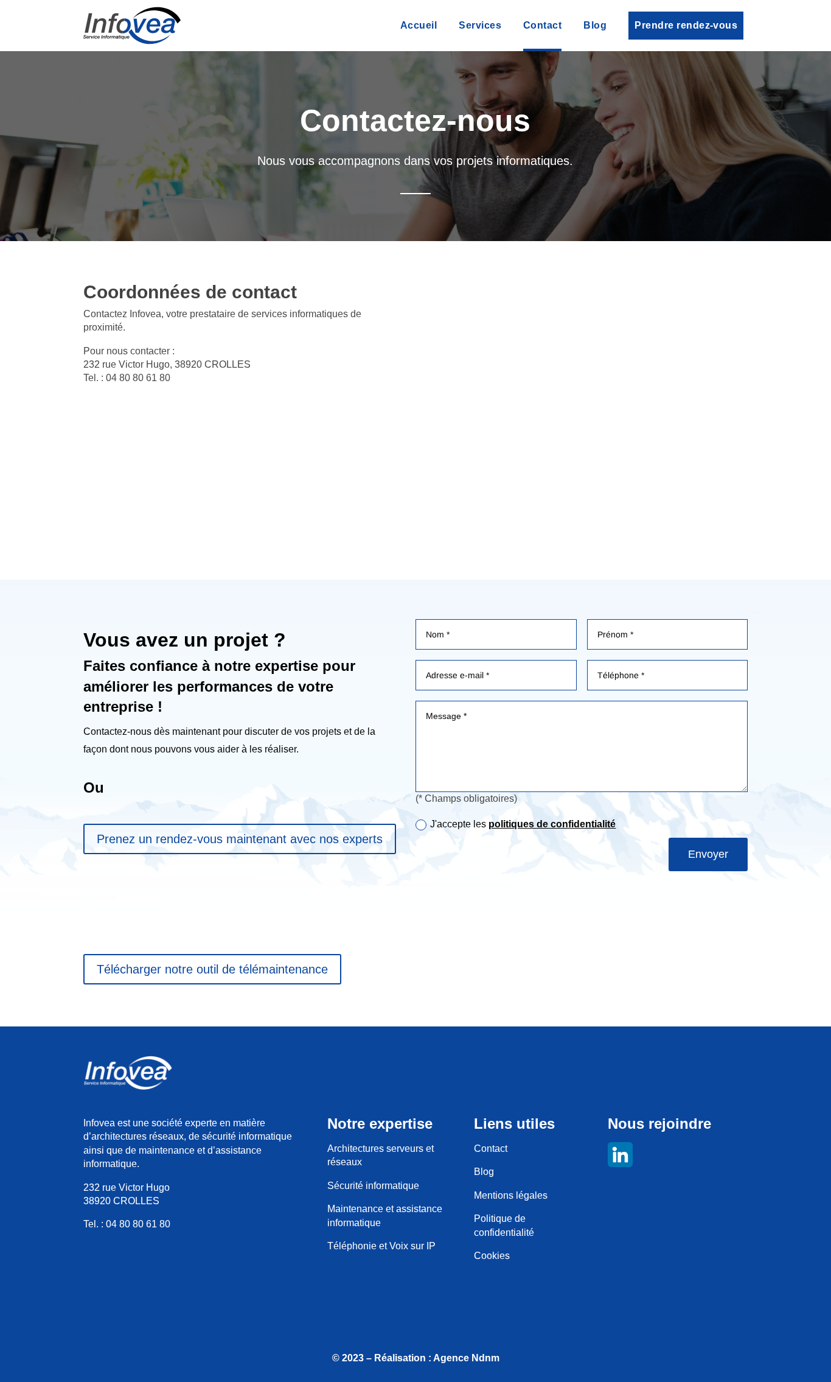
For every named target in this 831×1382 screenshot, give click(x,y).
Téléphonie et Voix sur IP (381, 1246)
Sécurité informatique (373, 1185)
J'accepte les (523, 824)
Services (480, 25)
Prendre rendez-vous (686, 25)
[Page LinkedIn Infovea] (677, 1156)
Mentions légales (511, 1195)
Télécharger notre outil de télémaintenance (212, 969)
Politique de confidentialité (504, 1225)
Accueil (418, 25)
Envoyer (708, 854)
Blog (595, 25)
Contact (542, 25)
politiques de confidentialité (552, 824)
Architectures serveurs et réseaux (380, 1155)
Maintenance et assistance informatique (384, 1215)
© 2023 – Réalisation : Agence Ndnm (415, 1358)
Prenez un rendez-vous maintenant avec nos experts (240, 839)
